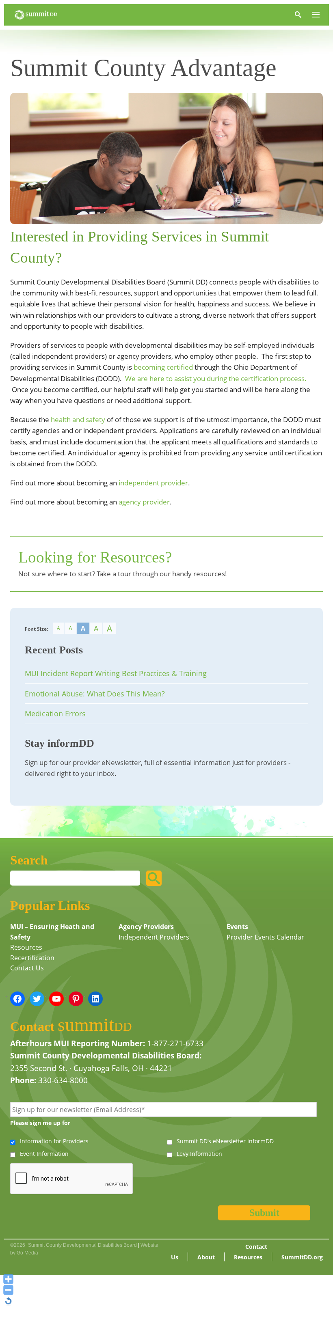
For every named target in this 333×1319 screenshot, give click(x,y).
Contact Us (27, 967)
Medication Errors (55, 713)
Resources (26, 947)
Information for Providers (54, 1141)
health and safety (78, 419)
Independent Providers (154, 937)
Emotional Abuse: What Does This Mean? (95, 693)
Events (237, 926)
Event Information (44, 1153)
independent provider (153, 482)
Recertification (32, 957)
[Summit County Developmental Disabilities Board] (36, 15)
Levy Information (199, 1153)
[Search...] (154, 878)
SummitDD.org (302, 1257)
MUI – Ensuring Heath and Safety (52, 932)
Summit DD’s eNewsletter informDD (225, 1141)
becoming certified (163, 367)
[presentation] (72, 1179)
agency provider (144, 501)
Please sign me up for (40, 1123)
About (206, 1257)
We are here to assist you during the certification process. (216, 378)
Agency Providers (146, 926)
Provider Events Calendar (265, 937)
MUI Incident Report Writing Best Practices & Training (116, 673)
